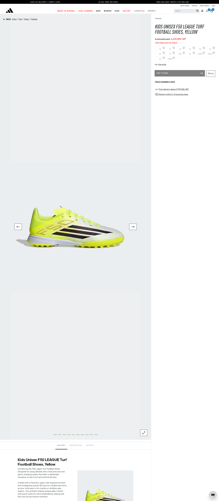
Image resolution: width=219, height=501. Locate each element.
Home (14, 19)
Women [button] (107, 11)
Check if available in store (165, 82)
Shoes (26, 19)
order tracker (204, 6)
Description (76, 445)
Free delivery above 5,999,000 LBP (174, 89)
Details (90, 445)
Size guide (162, 64)
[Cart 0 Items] (212, 11)
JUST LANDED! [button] (85, 11)
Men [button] (98, 11)
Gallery (61, 445)
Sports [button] (152, 11)
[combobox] (187, 11)
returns (194, 6)
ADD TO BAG (162, 73)
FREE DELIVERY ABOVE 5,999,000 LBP (172, 2)
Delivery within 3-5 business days (173, 94)
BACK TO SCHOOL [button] (66, 11)
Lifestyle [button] (139, 11)
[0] (207, 11)
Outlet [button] (127, 11)
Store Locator (184, 6)
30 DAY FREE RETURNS (108, 2)
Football (34, 19)
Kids (20, 19)
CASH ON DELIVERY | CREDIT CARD (45, 2)
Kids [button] (117, 11)
